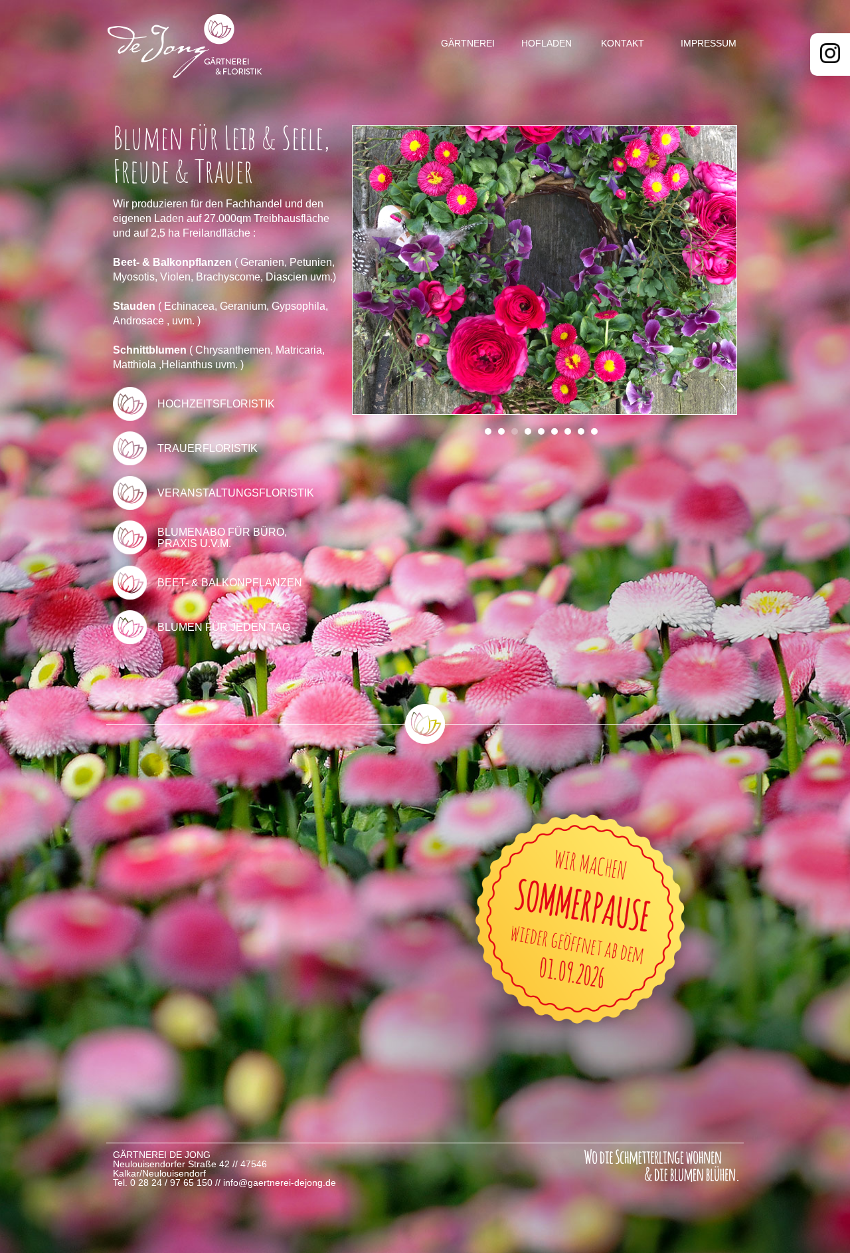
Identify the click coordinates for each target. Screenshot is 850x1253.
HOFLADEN (546, 43)
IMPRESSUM (708, 43)
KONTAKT (622, 43)
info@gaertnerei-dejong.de (279, 1182)
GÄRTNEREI (468, 43)
